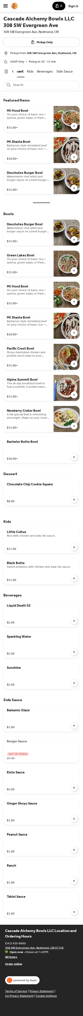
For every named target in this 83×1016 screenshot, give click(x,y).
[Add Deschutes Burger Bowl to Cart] (74, 188)
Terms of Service (16, 991)
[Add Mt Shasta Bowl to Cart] (74, 157)
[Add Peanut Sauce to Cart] (74, 849)
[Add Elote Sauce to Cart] (74, 787)
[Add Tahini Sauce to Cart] (74, 912)
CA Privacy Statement (19, 996)
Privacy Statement (42, 991)
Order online (13, 964)
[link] (30, 71)
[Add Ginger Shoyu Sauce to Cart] (74, 818)
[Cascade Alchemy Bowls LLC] (14, 6)
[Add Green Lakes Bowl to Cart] (74, 270)
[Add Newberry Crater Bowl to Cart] (74, 426)
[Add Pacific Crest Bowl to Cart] (74, 363)
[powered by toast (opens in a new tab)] (22, 980)
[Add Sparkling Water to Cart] (74, 652)
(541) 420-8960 (15, 943)
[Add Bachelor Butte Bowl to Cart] (74, 457)
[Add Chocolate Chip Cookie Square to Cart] (74, 499)
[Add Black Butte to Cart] (74, 578)
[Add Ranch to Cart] (74, 880)
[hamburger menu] (5, 6)
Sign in (73, 6)
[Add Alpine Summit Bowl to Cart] (74, 395)
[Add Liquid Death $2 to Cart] (74, 620)
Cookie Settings (46, 996)
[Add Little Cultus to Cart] (74, 547)
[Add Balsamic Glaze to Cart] (74, 725)
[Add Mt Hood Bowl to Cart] (74, 126)
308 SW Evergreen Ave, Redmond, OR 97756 (34, 947)
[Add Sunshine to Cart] (74, 683)
